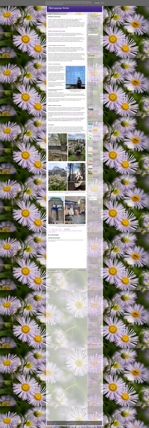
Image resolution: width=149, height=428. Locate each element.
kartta (94, 317)
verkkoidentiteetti (98, 402)
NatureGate (94, 252)
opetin (89, 352)
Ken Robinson (98, 241)
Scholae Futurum (91, 263)
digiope (93, 297)
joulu (95, 313)
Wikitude (98, 280)
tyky (88, 394)
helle (94, 307)
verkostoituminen (98, 404)
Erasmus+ (60, 230)
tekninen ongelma (90, 389)
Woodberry (97, 281)
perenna (98, 367)
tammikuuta (92, 85)
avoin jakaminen (97, 293)
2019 (90, 90)
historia (98, 307)
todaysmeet (90, 391)
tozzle (90, 392)
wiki (99, 413)
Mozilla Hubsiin (68, 112)
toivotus (100, 391)
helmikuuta (92, 84)
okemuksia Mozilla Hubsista (65, 120)
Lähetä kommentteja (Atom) (55, 272)
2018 (90, 92)
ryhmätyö (94, 376)
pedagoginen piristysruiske (93, 366)
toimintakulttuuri (95, 391)
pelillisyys (80, 230)
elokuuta (92, 73)
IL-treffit (99, 235)
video (89, 406)
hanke (100, 306)
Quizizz (94, 262)
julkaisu (95, 315)
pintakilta (90, 369)
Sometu (98, 267)
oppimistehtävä (96, 358)
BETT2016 (91, 214)
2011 (90, 102)
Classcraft (89, 219)
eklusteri (98, 300)
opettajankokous (94, 352)
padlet (94, 363)
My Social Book (94, 251)
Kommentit (92, 199)
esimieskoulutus (90, 302)
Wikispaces (90, 280)
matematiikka (90, 338)
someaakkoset (94, 379)
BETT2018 (90, 215)
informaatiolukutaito (92, 310)
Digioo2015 (90, 220)
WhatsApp (98, 279)
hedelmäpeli (91, 307)
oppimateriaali (96, 355)
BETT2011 (97, 212)
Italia (97, 239)
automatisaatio (90, 292)
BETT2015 (99, 213)
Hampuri (89, 234)
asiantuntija (99, 290)
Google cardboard (94, 230)
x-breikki (89, 414)
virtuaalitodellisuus (94, 410)
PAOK (98, 257)
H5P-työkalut (90, 44)
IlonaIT (94, 238)
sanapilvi (91, 377)
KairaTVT (93, 241)
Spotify (89, 268)
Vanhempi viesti (82, 270)
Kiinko (95, 242)
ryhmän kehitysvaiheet (92, 375)
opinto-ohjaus (90, 354)
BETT (89, 212)
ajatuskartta (99, 284)
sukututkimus (98, 382)
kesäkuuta (92, 75)
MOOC (99, 247)
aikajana (96, 283)
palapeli (90, 364)
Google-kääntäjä (93, 231)
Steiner (93, 268)
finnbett (93, 304)
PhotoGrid (92, 258)
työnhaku (93, 394)
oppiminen (89, 356)
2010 (90, 104)
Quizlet (51, 54)
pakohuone (70, 230)
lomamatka (97, 335)
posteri (95, 369)
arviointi (89, 290)
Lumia (94, 246)
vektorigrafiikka (93, 401)
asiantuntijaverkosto (93, 291)
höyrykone (93, 308)
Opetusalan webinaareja (92, 48)
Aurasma (89, 210)
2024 (90, 63)
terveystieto (90, 390)
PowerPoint (90, 260)
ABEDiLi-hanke (55, 230)
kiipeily (90, 320)
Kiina (92, 242)
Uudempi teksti (51, 270)
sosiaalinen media (93, 381)
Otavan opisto (93, 257)
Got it (102, 2)
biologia (96, 294)
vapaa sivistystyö (91, 400)
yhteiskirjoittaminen (96, 414)
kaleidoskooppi (93, 316)
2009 (90, 105)
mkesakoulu (95, 340)
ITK (89, 237)
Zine (94, 282)
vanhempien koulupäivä (97, 399)
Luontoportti (89, 247)
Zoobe (97, 282)
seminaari (90, 378)
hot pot (89, 308)
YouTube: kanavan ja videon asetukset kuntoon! (97, 166)
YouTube (89, 282)
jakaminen (90, 313)
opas (90, 351)
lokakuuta (92, 70)
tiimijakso (98, 390)
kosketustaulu (90, 326)
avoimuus (89, 293)
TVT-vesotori (92, 270)
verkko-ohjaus (99, 401)
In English (90, 51)
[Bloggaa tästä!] (65, 229)
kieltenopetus (92, 319)
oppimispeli (90, 358)
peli (100, 366)
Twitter (99, 276)
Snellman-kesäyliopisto (92, 267)
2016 (90, 95)
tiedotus (94, 390)
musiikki (89, 347)
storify (89, 382)
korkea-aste (98, 325)
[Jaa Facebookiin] (68, 229)
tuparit (89, 393)
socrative (99, 378)
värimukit (98, 412)
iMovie (100, 308)
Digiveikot (89, 221)
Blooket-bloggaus (66, 47)
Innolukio (89, 239)
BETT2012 (89, 213)
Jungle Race (96, 240)
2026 (90, 60)
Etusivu (66, 270)
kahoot (99, 315)
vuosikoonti (97, 411)
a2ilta (100, 282)
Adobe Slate (94, 205)
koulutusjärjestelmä (91, 328)
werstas (96, 413)
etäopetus (99, 302)
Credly (94, 219)
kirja (100, 320)
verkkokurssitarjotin (91, 404)
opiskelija (94, 354)
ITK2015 (95, 237)
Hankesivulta (75, 108)
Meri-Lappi (89, 248)
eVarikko (89, 300)
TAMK (95, 269)
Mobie (89, 249)
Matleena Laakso (91, 30)
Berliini (99, 215)
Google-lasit (99, 231)
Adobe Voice (96, 206)
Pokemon (91, 259)
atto (98, 291)
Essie (93, 225)
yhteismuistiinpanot (98, 415)
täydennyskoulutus (91, 396)
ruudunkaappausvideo (95, 374)
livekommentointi (90, 335)
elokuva (89, 301)
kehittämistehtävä (98, 317)
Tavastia (94, 271)
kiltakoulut (97, 320)
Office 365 (99, 253)
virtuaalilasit (94, 409)
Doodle (94, 221)
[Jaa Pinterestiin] (69, 229)
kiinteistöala (99, 319)
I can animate (94, 235)
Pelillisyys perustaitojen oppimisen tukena (60, 27)
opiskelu (98, 354)
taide (94, 384)
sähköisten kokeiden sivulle (56, 35)
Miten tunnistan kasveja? (96, 142)
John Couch (91, 240)
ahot (93, 283)
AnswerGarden (96, 208)
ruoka (89, 374)
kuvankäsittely (96, 330)
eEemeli (98, 298)
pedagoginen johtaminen (95, 365)
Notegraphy (99, 252)
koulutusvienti (97, 328)
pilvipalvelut (99, 368)
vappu (89, 401)
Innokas (99, 238)
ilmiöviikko (94, 309)
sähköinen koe (94, 383)
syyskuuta (92, 72)
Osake (89, 257)
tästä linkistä (72, 113)
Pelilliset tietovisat (93, 78)
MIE (93, 247)
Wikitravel (94, 280)
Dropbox (98, 221)
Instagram (93, 239)
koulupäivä (93, 327)
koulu (89, 327)
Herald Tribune (94, 234)
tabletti (91, 384)
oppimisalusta (95, 356)
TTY (88, 270)
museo (93, 346)
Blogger (89, 216)
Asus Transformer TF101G (95, 209)
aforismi (90, 283)
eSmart (98, 299)
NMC (90, 252)
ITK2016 (99, 237)
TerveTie (98, 271)
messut (90, 340)
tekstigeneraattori (97, 389)
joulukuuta (92, 67)
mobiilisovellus (97, 345)
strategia (93, 382)
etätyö (99, 303)
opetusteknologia (96, 353)
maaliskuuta (92, 82)
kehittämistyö (91, 318)
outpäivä (90, 363)
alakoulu (98, 285)
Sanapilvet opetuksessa (95, 130)
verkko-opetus (91, 402)
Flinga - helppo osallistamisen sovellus (95, 154)
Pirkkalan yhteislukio (98, 258)
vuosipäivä (90, 412)
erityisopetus (96, 301)
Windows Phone (91, 281)
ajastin (90, 284)
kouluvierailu (90, 329)
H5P (94, 233)
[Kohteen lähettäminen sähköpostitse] (64, 229)
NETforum (99, 251)
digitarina (90, 298)
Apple (89, 209)
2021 (90, 87)
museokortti (98, 346)
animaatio (94, 287)
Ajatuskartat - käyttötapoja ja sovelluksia (95, 148)
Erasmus (89, 225)
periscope (89, 368)
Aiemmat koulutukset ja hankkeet (94, 49)
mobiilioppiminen (93, 344)
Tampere (89, 271)
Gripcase (98, 232)
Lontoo (99, 244)
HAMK (98, 233)
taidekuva (98, 384)
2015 (90, 96)
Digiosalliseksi (96, 220)
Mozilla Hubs (65, 230)
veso (95, 405)
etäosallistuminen (93, 303)
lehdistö (89, 334)
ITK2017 (90, 238)
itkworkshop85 (91, 312)
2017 (90, 93)
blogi (100, 294)
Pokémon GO (97, 259)
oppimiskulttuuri (96, 357)
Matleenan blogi (59, 8)
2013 (90, 99)
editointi (94, 300)
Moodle (94, 250)
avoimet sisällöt (97, 292)
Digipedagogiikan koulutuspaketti (96, 177)
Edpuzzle (98, 223)
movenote (89, 346)
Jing (100, 239)
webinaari (90, 413)
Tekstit (91, 197)
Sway (96, 268)
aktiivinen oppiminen (92, 285)
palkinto (98, 364)
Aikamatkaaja (90, 207)
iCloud (97, 308)
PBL (89, 258)
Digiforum (98, 219)
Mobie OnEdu (95, 249)
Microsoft (98, 248)
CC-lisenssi (98, 216)
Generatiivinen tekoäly (92, 42)
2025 (90, 61)
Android (98, 207)
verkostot (90, 405)
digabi (89, 297)
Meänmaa (94, 248)
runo (99, 373)
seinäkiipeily (97, 377)
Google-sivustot (92, 232)
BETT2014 (94, 213)
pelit (95, 367)
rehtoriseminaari (90, 373)
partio (89, 365)
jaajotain (97, 312)
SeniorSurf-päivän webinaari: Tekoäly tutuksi (96, 160)
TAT (99, 269)
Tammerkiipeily (98, 270)
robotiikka (96, 373)
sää (100, 383)
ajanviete (99, 283)
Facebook (97, 225)
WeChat (93, 279)
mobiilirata (90, 345)
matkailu (97, 338)
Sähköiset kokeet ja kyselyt (93, 45)
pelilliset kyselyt (75, 230)
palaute (94, 364)
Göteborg (89, 233)
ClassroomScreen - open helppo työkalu (96, 136)
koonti (93, 325)
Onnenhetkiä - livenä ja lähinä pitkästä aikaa (94, 80)
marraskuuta (92, 69)
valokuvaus (91, 399)
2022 (90, 66)
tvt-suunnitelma (93, 393)
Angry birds (90, 208)
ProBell (89, 261)
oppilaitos (89, 355)
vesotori (99, 405)
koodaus (89, 325)
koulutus (98, 327)
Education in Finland (91, 224)
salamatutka (99, 376)
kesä (100, 318)
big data (91, 294)
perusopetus (94, 368)
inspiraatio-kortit (99, 310)
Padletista (74, 35)
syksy (89, 383)
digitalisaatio (98, 297)
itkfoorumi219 (99, 311)
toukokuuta (92, 76)
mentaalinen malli (98, 339)
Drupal (89, 222)
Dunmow (93, 222)
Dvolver (96, 222)
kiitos (93, 320)
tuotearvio (98, 392)
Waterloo (89, 279)
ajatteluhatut (94, 284)
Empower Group (97, 224)
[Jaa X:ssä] (66, 229)
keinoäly (97, 318)
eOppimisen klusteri (91, 299)
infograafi (99, 309)
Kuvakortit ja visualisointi (95, 171)
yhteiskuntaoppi (90, 415)
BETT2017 (97, 214)
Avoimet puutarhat (97, 210)
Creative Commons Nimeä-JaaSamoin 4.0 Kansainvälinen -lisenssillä (94, 113)
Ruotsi (99, 262)
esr (95, 302)
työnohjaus (97, 394)
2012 (90, 101)
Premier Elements (97, 260)
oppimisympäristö (91, 359)
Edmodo (93, 223)
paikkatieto (99, 363)
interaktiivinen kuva (92, 311)
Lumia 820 (98, 246)
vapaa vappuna (98, 400)
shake (96, 378)
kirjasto (98, 321)
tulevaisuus (94, 392)
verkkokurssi (94, 403)
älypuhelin (93, 419)
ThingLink (90, 272)
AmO (94, 207)
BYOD (95, 215)
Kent (88, 242)
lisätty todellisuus (95, 334)
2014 (90, 98)
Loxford (91, 246)
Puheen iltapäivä (95, 261)
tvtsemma (98, 393)
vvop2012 (94, 412)
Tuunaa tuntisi (92, 276)
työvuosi (90, 395)
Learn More (97, 2)
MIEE (96, 247)
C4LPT (93, 216)
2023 (90, 64)
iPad (90, 309)
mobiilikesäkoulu (97, 341)
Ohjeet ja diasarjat (91, 41)
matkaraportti (91, 339)
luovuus (92, 337)
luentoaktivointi (91, 336)
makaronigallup (97, 337)
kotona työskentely (97, 326)
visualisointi (90, 411)
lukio (96, 336)
